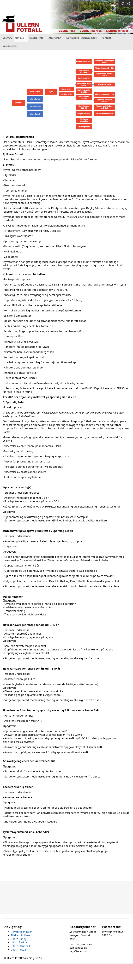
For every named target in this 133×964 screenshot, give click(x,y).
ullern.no (8, 37)
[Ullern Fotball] (66, 17)
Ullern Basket (19, 942)
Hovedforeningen (21, 932)
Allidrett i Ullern (20, 935)
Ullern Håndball (20, 946)
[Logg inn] (129, 3)
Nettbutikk (72, 37)
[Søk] (123, 3)
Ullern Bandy (18, 939)
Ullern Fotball (19, 949)
